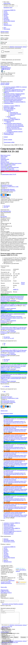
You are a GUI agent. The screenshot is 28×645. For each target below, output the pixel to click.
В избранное (11, 189)
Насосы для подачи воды (13, 127)
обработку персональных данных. (18, 46)
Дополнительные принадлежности (12, 100)
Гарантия (6, 18)
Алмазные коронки (20, 93)
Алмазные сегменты (20, 97)
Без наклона (7, 205)
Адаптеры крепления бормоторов (15, 126)
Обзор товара (4, 164)
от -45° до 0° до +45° (9, 338)
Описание (3, 166)
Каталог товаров (5, 83)
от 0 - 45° (6, 207)
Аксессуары (4, 168)
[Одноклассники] (3, 195)
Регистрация (7, 29)
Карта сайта (4, 587)
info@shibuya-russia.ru (6, 592)
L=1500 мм (6, 386)
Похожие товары (5, 170)
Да (4, 344)
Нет (5, 343)
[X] (8, 195)
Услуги (5, 11)
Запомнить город (8, 7)
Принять (16, 637)
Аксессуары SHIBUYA (9, 108)
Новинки (6, 539)
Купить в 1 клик (14, 186)
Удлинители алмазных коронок (14, 131)
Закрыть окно (4, 66)
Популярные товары (9, 540)
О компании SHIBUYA (9, 10)
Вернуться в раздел (5, 163)
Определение (7, 3)
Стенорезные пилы (8, 103)
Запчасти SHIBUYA (20, 101)
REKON (9, 111)
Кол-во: (3, 600)
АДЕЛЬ (9, 116)
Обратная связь (4, 590)
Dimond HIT (13, 118)
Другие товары (23, 283)
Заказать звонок (5, 31)
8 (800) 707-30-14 (5, 69)
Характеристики (5, 167)
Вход (5, 27)
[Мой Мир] (6, 195)
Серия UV (12, 115)
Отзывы (6, 12)
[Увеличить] (8, 174)
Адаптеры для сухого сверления (15, 124)
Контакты (6, 14)
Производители (8, 25)
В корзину (9, 185)
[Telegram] (10, 195)
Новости (6, 23)
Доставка (6, 17)
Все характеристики (6, 211)
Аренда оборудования (9, 21)
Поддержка (6, 19)
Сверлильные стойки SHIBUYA (12, 96)
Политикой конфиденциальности (7, 640)
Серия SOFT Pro (14, 112)
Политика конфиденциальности (6, 582)
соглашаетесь (5, 635)
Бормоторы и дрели (20, 89)
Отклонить (23, 637)
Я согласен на (14, 46)
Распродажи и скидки (9, 541)
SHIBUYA (15, 289)
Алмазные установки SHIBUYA (12, 105)
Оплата (5, 15)
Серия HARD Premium (15, 114)
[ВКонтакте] (1, 195)
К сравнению (12, 190)
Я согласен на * (14, 625)
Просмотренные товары (7, 413)
